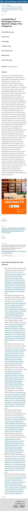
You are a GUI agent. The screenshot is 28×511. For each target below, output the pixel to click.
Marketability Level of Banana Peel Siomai (15, 349)
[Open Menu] (1, 1)
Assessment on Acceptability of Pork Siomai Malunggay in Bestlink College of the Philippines (15, 326)
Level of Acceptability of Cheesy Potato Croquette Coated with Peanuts (15, 371)
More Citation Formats (8, 255)
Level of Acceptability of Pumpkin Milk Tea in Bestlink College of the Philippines (15, 480)
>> (5, 497)
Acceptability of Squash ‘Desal (13, 439)
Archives (8, 5)
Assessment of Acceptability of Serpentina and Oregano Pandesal (15, 303)
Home (3, 5)
